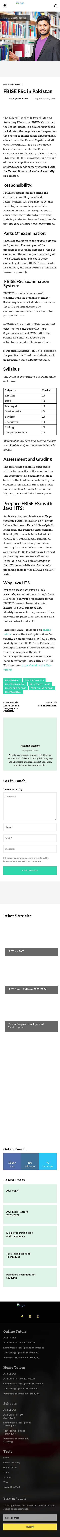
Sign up (30, 1527)
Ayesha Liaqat (21, 99)
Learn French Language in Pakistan (11, 708)
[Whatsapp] (38, 1317)
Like (12, 1154)
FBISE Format (12, 680)
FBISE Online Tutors (42, 688)
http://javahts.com (30, 750)
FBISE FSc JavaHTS (34, 680)
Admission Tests (17, 945)
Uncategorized (18, 17)
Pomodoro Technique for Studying (21, 1357)
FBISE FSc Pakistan (15, 684)
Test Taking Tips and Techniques (18, 1255)
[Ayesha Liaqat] (6, 99)
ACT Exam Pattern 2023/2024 (27, 989)
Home (5, 17)
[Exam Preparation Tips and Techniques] (30, 1013)
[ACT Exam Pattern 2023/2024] (30, 975)
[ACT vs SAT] (30, 937)
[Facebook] (22, 1317)
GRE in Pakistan (47, 705)
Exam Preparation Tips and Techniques (26, 1025)
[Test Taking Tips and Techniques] (46, 1256)
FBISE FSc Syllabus (40, 684)
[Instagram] (30, 1317)
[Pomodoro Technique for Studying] (46, 1277)
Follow (30, 1154)
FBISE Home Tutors (15, 688)
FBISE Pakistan (13, 692)
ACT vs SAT (16, 951)
